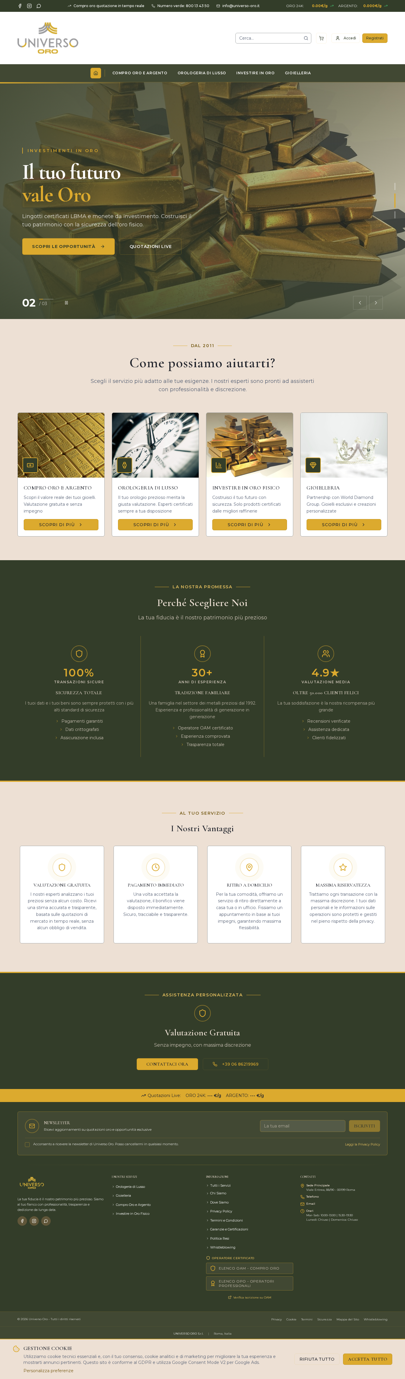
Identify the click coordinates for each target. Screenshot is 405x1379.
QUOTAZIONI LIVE (151, 246)
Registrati (375, 38)
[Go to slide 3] (395, 214)
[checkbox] (27, 1144)
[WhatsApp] (38, 6)
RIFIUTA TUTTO (316, 1359)
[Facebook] (19, 6)
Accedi (350, 38)
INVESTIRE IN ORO (255, 73)
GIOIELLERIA (298, 73)
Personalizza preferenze (48, 1370)
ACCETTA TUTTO (367, 1359)
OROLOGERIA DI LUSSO (202, 73)
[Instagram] (29, 6)
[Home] (95, 73)
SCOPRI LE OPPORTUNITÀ (63, 246)
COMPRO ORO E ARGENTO (140, 73)
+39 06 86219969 (240, 1064)
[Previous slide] (360, 303)
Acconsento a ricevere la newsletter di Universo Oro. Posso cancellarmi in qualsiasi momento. (105, 1144)
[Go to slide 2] (395, 201)
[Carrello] (321, 38)
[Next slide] (376, 303)
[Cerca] (306, 38)
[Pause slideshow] (66, 303)
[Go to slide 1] (395, 186)
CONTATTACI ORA (167, 1064)
